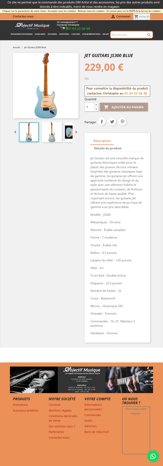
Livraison (55, 405)
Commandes (92, 415)
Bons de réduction (96, 432)
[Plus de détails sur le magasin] (81, 381)
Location (75, 34)
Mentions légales (60, 410)
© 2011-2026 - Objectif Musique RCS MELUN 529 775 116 (81, 460)
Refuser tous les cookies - (92, 11)
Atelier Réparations (91, 34)
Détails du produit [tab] (108, 148)
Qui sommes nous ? (62, 426)
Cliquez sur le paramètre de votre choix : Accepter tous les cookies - (39, 11)
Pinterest (122, 122)
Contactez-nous (23, 16)
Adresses (90, 426)
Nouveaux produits (25, 410)
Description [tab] (102, 141)
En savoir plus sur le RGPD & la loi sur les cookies (134, 11)
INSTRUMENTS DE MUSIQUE (21, 34)
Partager (102, 122)
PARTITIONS (64, 34)
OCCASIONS (52, 34)
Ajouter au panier (124, 107)
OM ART (106, 34)
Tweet (112, 122)
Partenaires (56, 432)
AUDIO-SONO (40, 34)
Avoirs (88, 420)
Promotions (20, 405)
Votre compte (97, 398)
